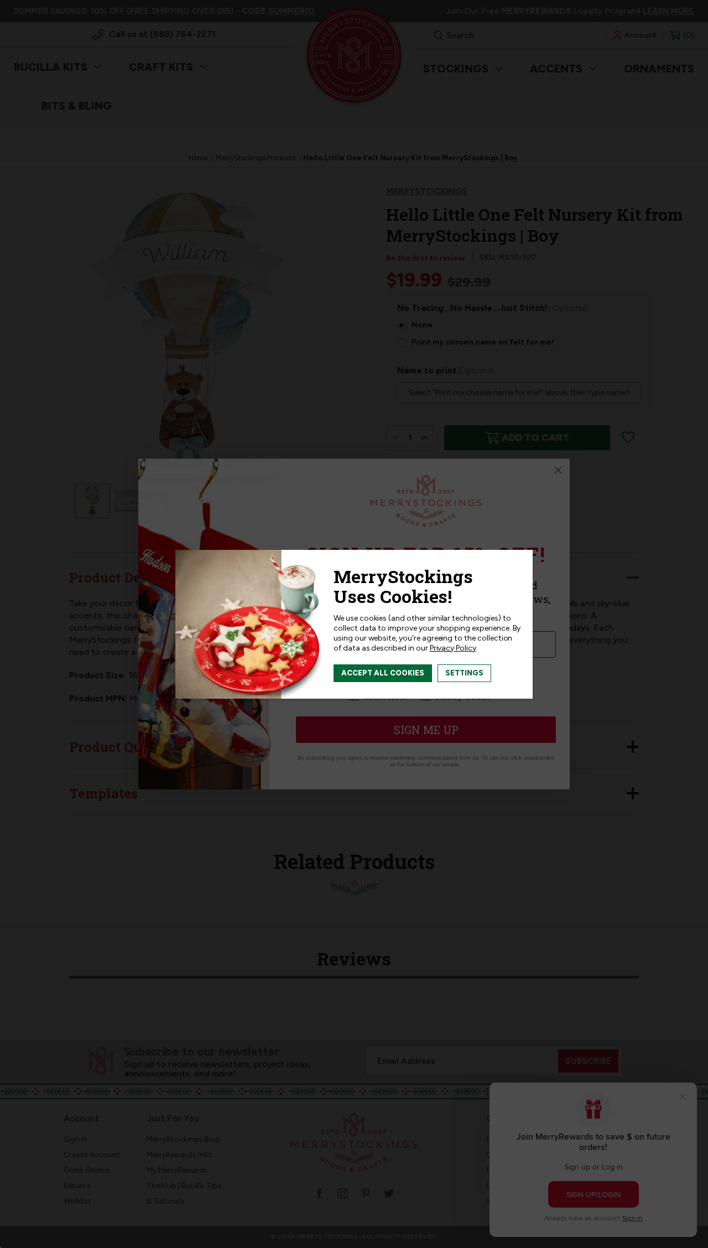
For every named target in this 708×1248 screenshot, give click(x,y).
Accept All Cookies (382, 673)
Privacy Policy (453, 648)
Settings (464, 673)
